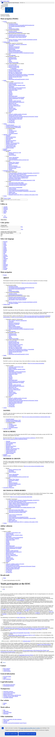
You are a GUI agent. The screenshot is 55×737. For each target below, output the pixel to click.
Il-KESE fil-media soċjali (11, 144)
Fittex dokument (12, 55)
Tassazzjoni (11, 110)
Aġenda (5, 123)
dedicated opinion (27, 641)
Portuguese (5, 264)
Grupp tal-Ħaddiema (13, 158)
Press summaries (9, 138)
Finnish (4, 251)
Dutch (4, 262)
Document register (7, 676)
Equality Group (12, 192)
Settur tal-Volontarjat (13, 165)
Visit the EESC (6, 669)
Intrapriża (11, 93)
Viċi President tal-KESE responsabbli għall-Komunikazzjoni (21, 25)
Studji (10, 60)
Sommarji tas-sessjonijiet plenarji (15, 51)
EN (4, 589)
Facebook (5, 209)
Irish (4, 253)
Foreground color (4, 226)
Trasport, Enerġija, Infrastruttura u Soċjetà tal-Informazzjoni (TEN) (23, 175)
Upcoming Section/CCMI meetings (13, 127)
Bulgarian (5, 241)
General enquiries (7, 670)
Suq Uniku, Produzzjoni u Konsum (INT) (17, 174)
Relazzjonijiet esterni (13, 96)
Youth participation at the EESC (15, 119)
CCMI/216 (37, 612)
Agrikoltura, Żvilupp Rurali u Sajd (16, 82)
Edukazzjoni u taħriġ (13, 90)
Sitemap (5, 703)
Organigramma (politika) (14, 28)
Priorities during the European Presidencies (18, 36)
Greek (4, 246)
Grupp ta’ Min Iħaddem (14, 157)
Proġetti (10, 61)
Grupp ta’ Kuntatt (12, 188)
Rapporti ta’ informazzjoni (14, 46)
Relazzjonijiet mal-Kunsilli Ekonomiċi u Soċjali (19, 79)
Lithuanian (5, 258)
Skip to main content (5, 1)
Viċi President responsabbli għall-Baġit (17, 26)
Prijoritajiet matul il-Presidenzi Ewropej (17, 34)
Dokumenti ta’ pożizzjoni (14, 48)
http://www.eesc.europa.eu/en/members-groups (34, 466)
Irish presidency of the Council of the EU (17, 37)
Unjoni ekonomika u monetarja (15, 88)
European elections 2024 (14, 66)
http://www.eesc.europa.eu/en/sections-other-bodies (21, 496)
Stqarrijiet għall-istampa (11, 137)
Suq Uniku (11, 106)
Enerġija (10, 92)
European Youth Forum (23, 629)
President (5, 149)
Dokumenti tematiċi (13, 58)
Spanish (5, 248)
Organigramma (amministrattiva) (15, 32)
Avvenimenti (11, 132)
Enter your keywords (5, 199)
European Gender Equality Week (16, 117)
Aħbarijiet (8, 135)
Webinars (11, 129)
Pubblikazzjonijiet (12, 57)
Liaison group (6, 720)
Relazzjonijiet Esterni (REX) (15, 179)
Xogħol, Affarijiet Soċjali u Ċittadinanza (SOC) (19, 176)
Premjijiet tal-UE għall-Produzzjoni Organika (18, 75)
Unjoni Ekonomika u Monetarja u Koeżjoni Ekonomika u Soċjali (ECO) (24, 173)
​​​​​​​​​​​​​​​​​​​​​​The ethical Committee (13, 40)
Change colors (4, 225)
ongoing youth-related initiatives (44, 644)
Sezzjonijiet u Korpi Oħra (8, 170)
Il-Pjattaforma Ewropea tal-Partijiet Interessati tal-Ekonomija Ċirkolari (23, 116)
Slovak (4, 266)
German (5, 245)
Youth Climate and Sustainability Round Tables (20, 632)
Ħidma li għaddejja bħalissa (14, 50)
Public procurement (7, 712)
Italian (4, 257)
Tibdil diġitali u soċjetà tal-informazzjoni (17, 87)
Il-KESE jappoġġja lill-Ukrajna (15, 76)
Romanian (5, 265)
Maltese (5, 260)
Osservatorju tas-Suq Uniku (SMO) (16, 182)
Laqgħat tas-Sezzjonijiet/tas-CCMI (13, 126)
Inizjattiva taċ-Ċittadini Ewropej (15, 72)
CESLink (5, 721)
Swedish (5, 269)
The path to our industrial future (15, 73)
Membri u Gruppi (7, 150)
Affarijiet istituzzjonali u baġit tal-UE (16, 102)
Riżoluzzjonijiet (12, 49)
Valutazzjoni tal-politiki (13, 62)
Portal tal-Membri (12, 155)
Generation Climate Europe (36, 629)
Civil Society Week (13, 64)
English (4, 247)
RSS (4, 704)
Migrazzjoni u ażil (12, 103)
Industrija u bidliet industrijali (15, 100)
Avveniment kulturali (13, 133)
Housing (10, 99)
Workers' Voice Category (14, 162)
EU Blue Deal (12, 120)
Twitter (5, 210)
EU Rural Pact (12, 122)
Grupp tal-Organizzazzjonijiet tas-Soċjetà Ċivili (19, 159)
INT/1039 (19, 612)
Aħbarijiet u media (7, 134)
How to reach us (6, 668)
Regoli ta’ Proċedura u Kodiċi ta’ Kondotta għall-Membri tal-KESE (23, 39)
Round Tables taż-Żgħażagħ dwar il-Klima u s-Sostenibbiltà (21, 74)
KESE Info (8, 139)
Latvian (4, 259)
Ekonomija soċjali (12, 168)
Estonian (5, 250)
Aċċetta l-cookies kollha (11, 733)
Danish (4, 244)
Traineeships (6, 711)
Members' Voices (9, 141)
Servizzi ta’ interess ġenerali (14, 105)
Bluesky (5, 211)
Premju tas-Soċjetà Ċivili (14, 67)
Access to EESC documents (9, 692)
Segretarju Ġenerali (13, 31)
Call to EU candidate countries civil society (18, 114)
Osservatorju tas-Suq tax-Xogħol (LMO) (17, 185)
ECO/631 (27, 610)
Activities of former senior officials (10, 696)
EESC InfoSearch (7, 679)
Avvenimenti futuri (13, 131)
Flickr (4, 212)
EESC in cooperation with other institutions (12, 719)
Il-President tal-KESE (13, 24)
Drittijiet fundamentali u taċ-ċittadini (16, 98)
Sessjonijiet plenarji (10, 125)
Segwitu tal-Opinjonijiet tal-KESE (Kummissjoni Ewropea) (21, 52)
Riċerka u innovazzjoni (13, 104)
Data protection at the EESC (9, 684)
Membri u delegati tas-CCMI (15, 152)
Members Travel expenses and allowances (12, 695)
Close (15, 231)
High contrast (3, 219)
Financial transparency (8, 693)
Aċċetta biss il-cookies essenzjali (27, 733)
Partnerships (5, 713)
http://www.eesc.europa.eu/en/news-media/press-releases (15, 439)
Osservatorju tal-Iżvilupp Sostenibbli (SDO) (18, 183)
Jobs (4, 710)
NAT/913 (29, 609)
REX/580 (4, 609)
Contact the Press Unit (10, 145)
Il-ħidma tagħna (6, 42)
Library (4, 677)
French (4, 252)
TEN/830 (4, 614)
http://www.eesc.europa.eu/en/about (29, 282)
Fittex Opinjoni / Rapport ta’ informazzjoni (18, 44)
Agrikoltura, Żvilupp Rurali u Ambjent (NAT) (18, 177)
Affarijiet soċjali (12, 108)
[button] (3, 662)
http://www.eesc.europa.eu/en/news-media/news (25, 437)
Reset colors (10, 231)
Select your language (5, 233)
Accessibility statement (8, 697)
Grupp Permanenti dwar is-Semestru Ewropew (18, 189)
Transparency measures (8, 691)
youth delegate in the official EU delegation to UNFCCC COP (21, 635)
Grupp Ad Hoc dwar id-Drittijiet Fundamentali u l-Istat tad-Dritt (22, 191)
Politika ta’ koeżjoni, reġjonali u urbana (17, 85)
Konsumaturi (11, 86)
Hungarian (5, 256)
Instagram (5, 208)
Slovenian (5, 268)
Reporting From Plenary (11, 140)
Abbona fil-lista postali (10, 146)
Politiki (4, 80)
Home (4, 578)
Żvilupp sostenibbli (13, 109)
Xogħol (10, 91)
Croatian (5, 254)
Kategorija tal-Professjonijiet (15, 167)
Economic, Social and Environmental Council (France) (15, 723)
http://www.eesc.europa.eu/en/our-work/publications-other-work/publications (28, 317)
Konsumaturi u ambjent (14, 163)
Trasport (10, 111)
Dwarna (5, 21)
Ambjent (10, 94)
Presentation (13, 68)
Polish (4, 263)
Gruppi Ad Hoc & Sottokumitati (15, 187)
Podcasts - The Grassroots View (12, 143)
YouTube (5, 217)
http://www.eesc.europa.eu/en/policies (36, 363)
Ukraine (5, 195)
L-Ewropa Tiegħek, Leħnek (14, 70)
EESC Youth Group (13, 193)
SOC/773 (51, 611)
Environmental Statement (8, 685)
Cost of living (11, 121)
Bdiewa (10, 164)
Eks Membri (11, 153)
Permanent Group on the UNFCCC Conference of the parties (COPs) (23, 194)
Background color (4, 229)
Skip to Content (7, 198)
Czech (4, 242)
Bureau (10, 27)
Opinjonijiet (11, 45)
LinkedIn (5, 206)
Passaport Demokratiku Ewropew (16, 69)
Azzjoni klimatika (12, 84)
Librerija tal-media (10, 147)
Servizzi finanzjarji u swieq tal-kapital (16, 97)
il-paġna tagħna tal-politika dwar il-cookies (30, 728)
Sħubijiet (10, 78)
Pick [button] (22, 226)
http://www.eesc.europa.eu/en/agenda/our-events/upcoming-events (36, 416)
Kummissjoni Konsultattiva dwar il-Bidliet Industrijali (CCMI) (22, 180)
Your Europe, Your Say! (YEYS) (26, 655)
